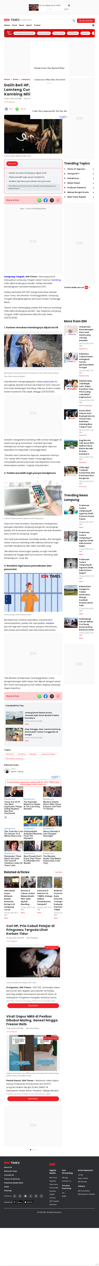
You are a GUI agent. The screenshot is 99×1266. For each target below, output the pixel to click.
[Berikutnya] (62, 888)
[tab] (12, 163)
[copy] (58, 200)
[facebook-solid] (46, 200)
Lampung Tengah (14, 276)
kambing (56, 279)
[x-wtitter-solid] (52, 200)
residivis (50, 623)
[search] (73, 20)
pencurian (48, 381)
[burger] (93, 25)
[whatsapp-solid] (39, 200)
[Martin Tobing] (7, 770)
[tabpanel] (33, 181)
